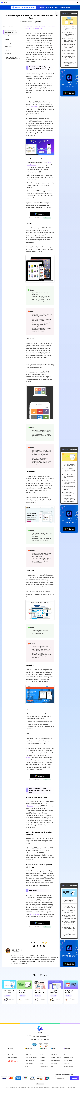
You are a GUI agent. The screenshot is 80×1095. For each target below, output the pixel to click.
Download (30, 806)
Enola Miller (23, 21)
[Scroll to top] (76, 1091)
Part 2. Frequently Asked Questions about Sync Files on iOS (12, 59)
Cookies (57, 1087)
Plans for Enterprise (12, 1054)
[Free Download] (40, 214)
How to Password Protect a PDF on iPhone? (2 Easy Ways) (69, 906)
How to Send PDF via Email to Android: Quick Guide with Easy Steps (69, 929)
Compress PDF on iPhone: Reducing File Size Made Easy (69, 494)
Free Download (40, 214)
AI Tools (27, 1066)
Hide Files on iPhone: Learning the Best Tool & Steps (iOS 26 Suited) (70, 500)
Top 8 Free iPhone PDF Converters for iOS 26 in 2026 (69, 934)
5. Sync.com (8, 50)
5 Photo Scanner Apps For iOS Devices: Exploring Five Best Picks (70, 917)
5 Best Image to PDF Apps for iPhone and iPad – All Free (70, 28)
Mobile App (31, 27)
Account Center (68, 1060)
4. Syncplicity (8, 46)
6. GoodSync (8, 53)
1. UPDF (7, 36)
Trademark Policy (71, 1087)
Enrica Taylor (22, 1000)
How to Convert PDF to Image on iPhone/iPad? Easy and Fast (69, 482)
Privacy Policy (29, 1087)
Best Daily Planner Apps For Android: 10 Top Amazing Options (69, 46)
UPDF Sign (28, 1069)
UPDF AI (28, 760)
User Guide (67, 1052)
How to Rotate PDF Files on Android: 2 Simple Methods (69, 488)
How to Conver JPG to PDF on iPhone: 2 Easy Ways (69, 476)
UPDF (5, 2)
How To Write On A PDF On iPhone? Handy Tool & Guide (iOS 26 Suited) (70, 52)
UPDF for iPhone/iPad (30, 1057)
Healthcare (43, 1054)
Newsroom (54, 1063)
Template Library (68, 1057)
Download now (34, 914)
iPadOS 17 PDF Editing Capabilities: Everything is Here (69, 470)
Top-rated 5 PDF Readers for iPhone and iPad (70, 911)
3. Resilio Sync (8, 43)
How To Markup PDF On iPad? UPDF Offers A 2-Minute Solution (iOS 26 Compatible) (69, 464)
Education (42, 1057)
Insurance (42, 1060)
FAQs (65, 1054)
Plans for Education (12, 1057)
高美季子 (7, 1000)
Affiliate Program (55, 1060)
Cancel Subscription (69, 1066)
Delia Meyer (38, 1000)
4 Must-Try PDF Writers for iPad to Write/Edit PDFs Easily (69, 34)
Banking (42, 1052)
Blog (52, 1066)
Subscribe (74, 1078)
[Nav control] (78, 2)
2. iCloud (7, 39)
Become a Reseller (55, 1057)
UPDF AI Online (29, 1063)
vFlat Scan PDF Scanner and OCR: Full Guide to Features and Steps (70, 923)
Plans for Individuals (13, 1052)
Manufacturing (44, 1066)
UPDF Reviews (55, 1054)
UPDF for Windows (30, 1052)
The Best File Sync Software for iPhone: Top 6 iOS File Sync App (70, 40)
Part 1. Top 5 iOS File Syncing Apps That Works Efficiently (12, 31)
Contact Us (67, 1063)
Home (25, 27)
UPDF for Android (29, 1060)
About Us (53, 1052)
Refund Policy (63, 1087)
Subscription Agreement (49, 1087)
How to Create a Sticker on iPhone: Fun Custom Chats (69, 58)
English (40, 1083)
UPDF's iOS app (32, 107)
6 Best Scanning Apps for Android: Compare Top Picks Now (70, 64)
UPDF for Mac (28, 1054)
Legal (41, 1063)
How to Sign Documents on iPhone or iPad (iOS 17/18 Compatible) (69, 900)
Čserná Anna (68, 1000)
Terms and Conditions (38, 1087)
